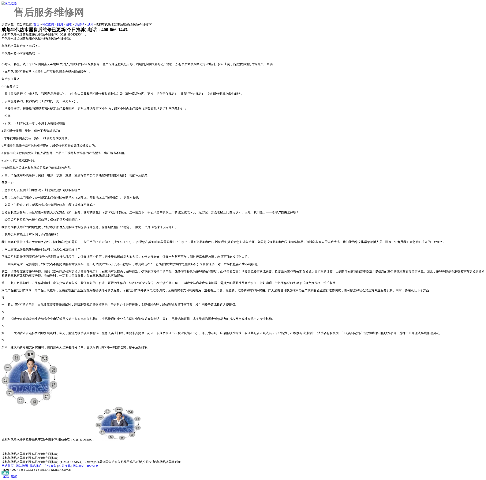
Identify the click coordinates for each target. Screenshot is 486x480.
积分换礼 (64, 465)
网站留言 (79, 465)
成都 (69, 24)
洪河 (90, 24)
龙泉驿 (79, 24)
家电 (6, 476)
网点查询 (48, 24)
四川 (60, 24)
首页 (36, 24)
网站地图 (22, 465)
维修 (14, 476)
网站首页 (8, 465)
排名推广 (36, 465)
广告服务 (50, 465)
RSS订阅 (93, 465)
